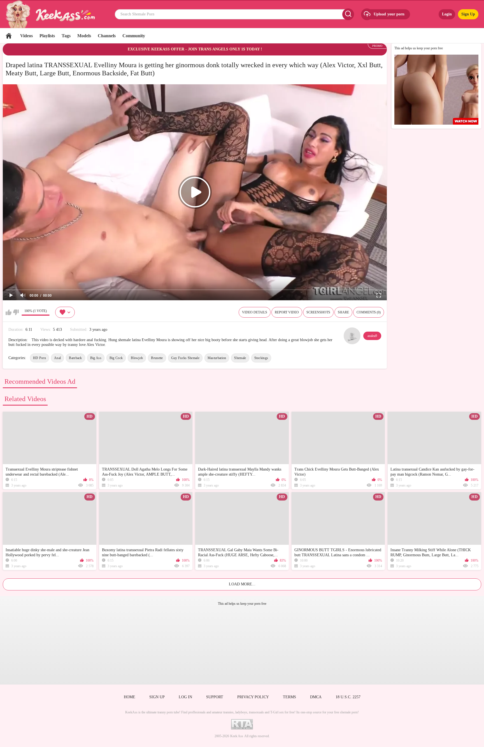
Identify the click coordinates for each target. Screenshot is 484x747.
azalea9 (372, 336)
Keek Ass (236, 736)
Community (133, 35)
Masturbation (217, 358)
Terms (289, 697)
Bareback (75, 358)
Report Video (287, 312)
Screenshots (318, 312)
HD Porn (39, 358)
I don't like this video (16, 312)
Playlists (47, 35)
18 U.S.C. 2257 (348, 697)
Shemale (240, 358)
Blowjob (137, 358)
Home (9, 35)
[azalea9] (352, 335)
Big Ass (95, 358)
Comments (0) (369, 312)
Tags (66, 35)
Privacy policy (253, 697)
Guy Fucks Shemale (185, 358)
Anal (57, 358)
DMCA (316, 697)
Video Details (254, 312)
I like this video (8, 312)
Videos (26, 35)
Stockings (261, 358)
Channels (107, 35)
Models (84, 35)
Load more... (242, 584)
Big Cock (116, 358)
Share (343, 312)
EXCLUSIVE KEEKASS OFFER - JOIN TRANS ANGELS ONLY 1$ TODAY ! (195, 49)
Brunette (157, 358)
